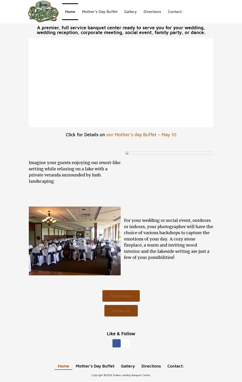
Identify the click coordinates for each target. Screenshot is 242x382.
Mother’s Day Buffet (100, 11)
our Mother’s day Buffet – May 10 (141, 134)
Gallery (130, 11)
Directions (152, 11)
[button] (121, 296)
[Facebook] (116, 343)
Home (70, 11)
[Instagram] (125, 343)
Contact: (175, 11)
